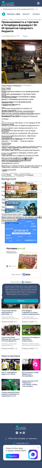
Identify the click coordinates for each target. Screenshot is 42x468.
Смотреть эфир (13, 14)
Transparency (21, 175)
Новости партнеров (11, 356)
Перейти (12, 456)
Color (4, 175)
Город (25, 36)
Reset (20, 217)
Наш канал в (16, 275)
